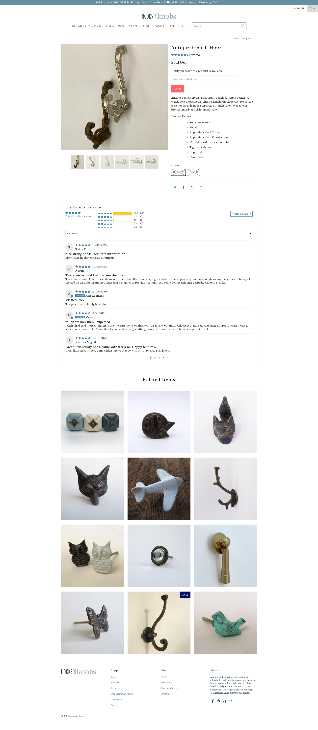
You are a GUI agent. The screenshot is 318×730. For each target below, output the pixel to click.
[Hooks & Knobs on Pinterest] (218, 701)
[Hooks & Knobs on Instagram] (224, 701)
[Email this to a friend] (201, 187)
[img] (82, 245)
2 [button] (155, 357)
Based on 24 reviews (78, 216)
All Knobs (95, 25)
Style (146, 25)
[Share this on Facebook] (183, 187)
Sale (173, 25)
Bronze (178, 172)
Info (181, 25)
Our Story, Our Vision (122, 694)
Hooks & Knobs (77, 716)
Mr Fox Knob (92, 489)
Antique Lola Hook (159, 623)
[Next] (162, 97)
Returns (115, 688)
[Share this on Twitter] (174, 187)
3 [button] (159, 357)
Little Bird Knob (225, 623)
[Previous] (67, 97)
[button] (178, 54)
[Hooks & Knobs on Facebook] (212, 701)
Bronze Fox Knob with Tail (225, 422)
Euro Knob (92, 422)
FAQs (113, 677)
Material (132, 25)
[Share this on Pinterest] (192, 187)
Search (114, 705)
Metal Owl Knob (92, 556)
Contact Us (116, 699)
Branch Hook (225, 489)
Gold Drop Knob (225, 556)
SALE (163, 677)
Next (251, 39)
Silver (193, 172)
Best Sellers (79, 25)
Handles (109, 25)
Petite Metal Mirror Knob (159, 556)
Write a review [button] (241, 213)
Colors (160, 25)
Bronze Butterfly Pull (92, 623)
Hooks (120, 25)
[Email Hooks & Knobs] (230, 701)
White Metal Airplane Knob (159, 489)
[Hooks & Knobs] (159, 16)
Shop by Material (169, 688)
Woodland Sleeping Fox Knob (159, 422)
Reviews (115, 682)
